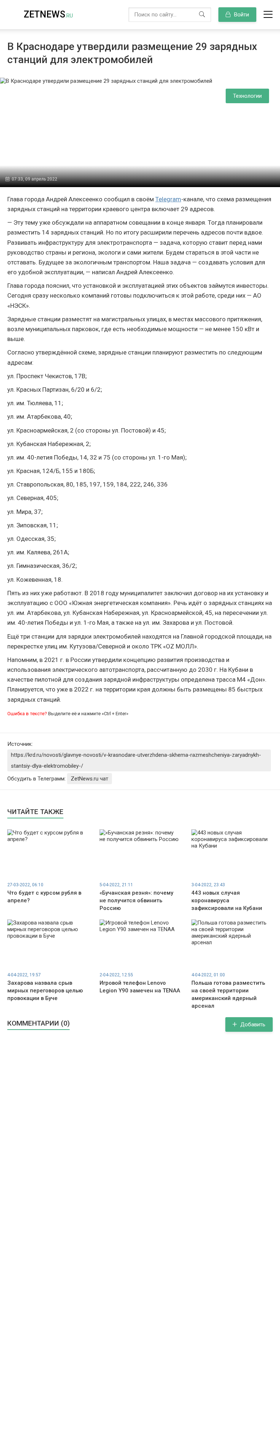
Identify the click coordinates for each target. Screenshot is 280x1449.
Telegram (168, 199)
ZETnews (48, 14)
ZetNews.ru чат (89, 778)
